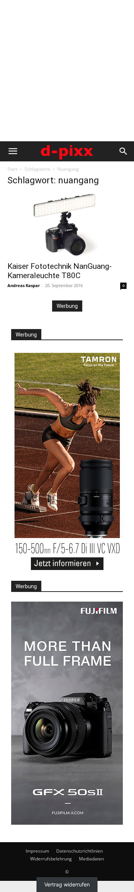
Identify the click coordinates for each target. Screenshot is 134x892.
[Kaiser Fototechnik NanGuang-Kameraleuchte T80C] (67, 225)
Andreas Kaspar (23, 285)
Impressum (37, 851)
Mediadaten (91, 859)
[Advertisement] (67, 71)
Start (12, 169)
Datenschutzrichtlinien (79, 851)
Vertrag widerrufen (67, 885)
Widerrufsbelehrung (51, 859)
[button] (13, 151)
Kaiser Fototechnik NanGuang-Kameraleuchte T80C (59, 271)
